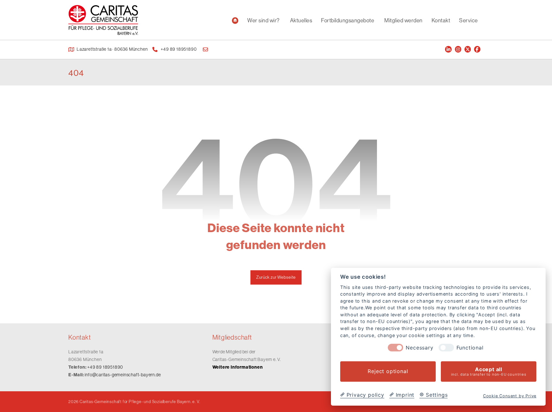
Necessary (419, 348)
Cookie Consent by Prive (509, 396)
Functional (470, 348)
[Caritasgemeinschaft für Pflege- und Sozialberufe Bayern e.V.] (103, 20)
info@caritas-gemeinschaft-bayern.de (123, 375)
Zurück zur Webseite (276, 277)
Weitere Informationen (237, 367)
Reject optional (388, 371)
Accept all (488, 371)
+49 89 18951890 (105, 367)
